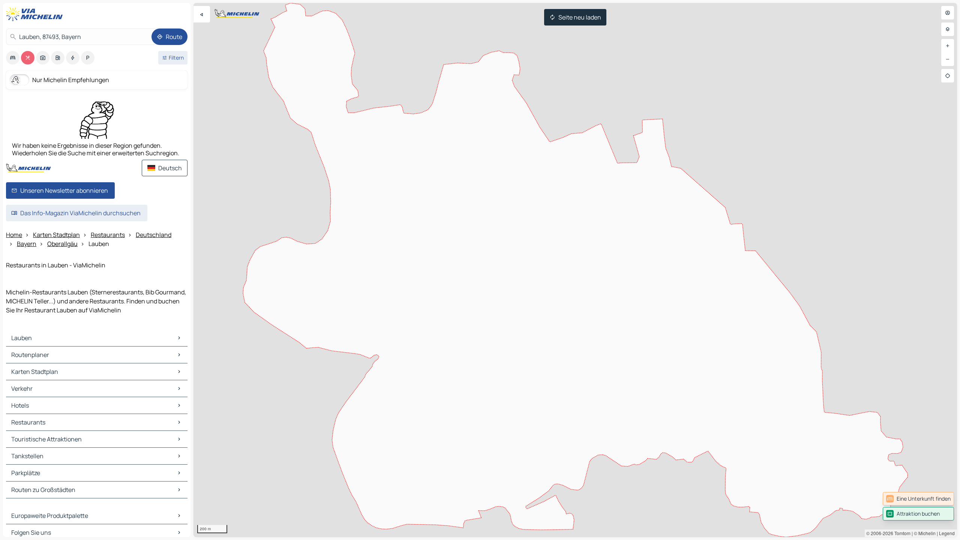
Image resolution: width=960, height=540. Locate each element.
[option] (13, 57)
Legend (947, 533)
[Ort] (947, 75)
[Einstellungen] (947, 29)
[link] (918, 499)
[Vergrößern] (947, 45)
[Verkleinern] (947, 59)
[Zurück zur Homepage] (36, 14)
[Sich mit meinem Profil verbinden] (947, 13)
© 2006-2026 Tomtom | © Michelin (901, 533)
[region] (575, 270)
